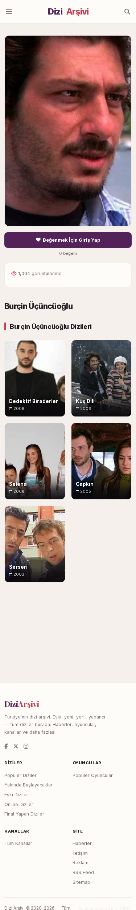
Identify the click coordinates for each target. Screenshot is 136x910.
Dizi (68, 12)
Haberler (82, 843)
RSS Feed (83, 872)
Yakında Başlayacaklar (28, 785)
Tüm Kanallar (18, 843)
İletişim (80, 853)
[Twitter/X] (15, 746)
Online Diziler (18, 804)
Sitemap (81, 882)
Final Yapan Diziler (24, 814)
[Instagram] (26, 746)
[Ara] (127, 11)
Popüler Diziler (20, 775)
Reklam (80, 862)
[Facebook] (6, 746)
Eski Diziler (16, 794)
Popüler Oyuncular (93, 775)
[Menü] (9, 11)
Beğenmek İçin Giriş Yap (71, 240)
